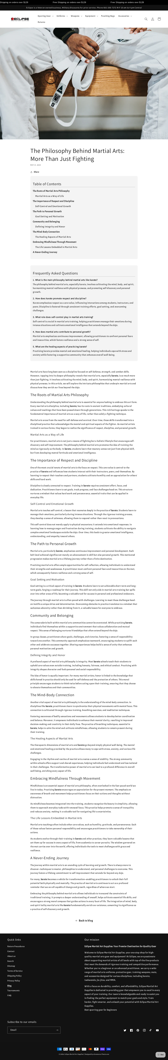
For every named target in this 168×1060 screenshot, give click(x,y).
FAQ (9, 995)
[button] (45, 16)
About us (11, 956)
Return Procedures (16, 946)
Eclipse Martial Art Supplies (74, 1054)
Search (10, 961)
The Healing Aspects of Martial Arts (53, 236)
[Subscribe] (57, 1030)
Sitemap (11, 966)
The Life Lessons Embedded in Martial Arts (56, 247)
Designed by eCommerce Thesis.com (97, 1054)
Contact (11, 951)
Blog (9, 985)
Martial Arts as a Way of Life (49, 196)
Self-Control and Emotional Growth (53, 206)
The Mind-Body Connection (46, 231)
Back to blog (86, 920)
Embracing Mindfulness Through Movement (54, 242)
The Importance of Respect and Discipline (53, 201)
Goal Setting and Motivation (49, 216)
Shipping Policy (14, 976)
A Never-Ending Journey (45, 252)
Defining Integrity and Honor (50, 226)
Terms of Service (15, 971)
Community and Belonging (46, 221)
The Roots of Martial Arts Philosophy (51, 191)
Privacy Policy (13, 980)
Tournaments (13, 990)
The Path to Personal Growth (47, 211)
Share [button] (36, 172)
